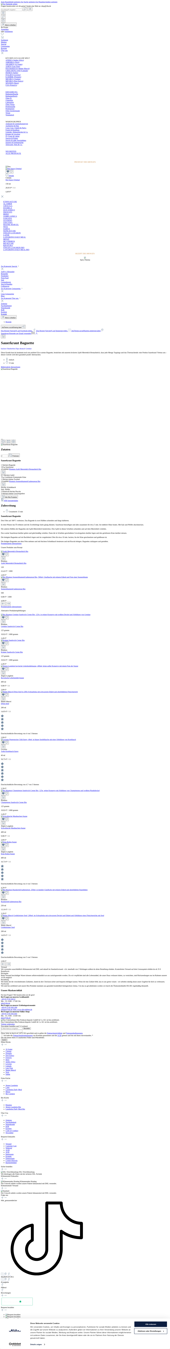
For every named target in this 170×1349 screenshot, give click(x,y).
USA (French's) (11, 85)
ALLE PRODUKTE (13, 153)
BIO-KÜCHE (8, 243)
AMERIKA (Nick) (12, 62)
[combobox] (11, 10)
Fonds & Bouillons (12, 130)
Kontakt (8, 1156)
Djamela (9, 1053)
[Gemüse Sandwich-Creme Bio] (45, 615)
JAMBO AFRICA (10, 216)
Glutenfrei (9, 100)
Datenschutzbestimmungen (23, 1035)
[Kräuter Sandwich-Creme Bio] (13, 640)
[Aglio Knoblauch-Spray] (38, 740)
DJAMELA (7, 208)
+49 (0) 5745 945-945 (9, 1014)
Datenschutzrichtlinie (54, 1033)
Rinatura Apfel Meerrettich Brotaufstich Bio (25, 469)
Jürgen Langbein (12, 1085)
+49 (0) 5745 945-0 (8, 999)
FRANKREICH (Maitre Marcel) (18, 69)
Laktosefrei (10, 102)
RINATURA (8, 245)
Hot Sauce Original (13, 180)
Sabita (8, 1074)
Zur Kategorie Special (9, 266)
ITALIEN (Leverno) (13, 75)
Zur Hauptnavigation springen (46, 2)
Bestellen (27, 1028)
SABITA (6, 229)
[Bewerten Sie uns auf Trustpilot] (17, 1305)
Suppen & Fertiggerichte (14, 143)
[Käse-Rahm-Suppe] (9, 842)
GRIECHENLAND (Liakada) (17, 71)
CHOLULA (7, 206)
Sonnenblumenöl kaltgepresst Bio (13, 589)
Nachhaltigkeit (11, 1122)
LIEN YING (8, 223)
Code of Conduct (12, 1131)
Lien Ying (9, 1068)
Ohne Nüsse (10, 104)
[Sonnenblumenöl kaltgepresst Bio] (44, 577)
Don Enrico (10, 1056)
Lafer (7, 1088)
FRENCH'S (7, 212)
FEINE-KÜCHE (9, 231)
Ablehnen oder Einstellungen (149, 1331)
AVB (7, 1152)
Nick (7, 1072)
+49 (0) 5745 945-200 (9, 1007)
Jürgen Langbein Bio (13, 1107)
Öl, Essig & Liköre (12, 136)
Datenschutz (10, 1158)
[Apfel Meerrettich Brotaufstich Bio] (14, 551)
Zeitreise (9, 1120)
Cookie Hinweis (11, 1161)
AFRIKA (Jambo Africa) (15, 60)
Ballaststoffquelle (12, 94)
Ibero (7, 1060)
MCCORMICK (9, 241)
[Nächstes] (8, 604)
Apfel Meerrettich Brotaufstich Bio (13, 563)
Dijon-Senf (5, 704)
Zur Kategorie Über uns (10, 298)
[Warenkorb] (2, 38)
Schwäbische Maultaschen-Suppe (13, 828)
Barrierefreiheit (11, 1163)
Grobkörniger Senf (8, 927)
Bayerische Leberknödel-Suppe (12, 678)
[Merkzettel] (2, 35)
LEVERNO (7, 220)
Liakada (8, 1066)
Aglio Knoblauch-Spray (10, 751)
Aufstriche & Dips (12, 126)
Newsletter (9, 1133)
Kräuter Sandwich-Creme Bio (12, 652)
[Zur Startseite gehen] (9, 4)
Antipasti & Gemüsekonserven (17, 124)
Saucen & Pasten (12, 138)
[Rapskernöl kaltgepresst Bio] (44, 890)
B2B (7, 1126)
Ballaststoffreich (11, 96)
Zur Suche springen (28, 2)
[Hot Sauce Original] (14, 169)
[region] (85, 407)
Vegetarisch (10, 115)
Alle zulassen (150, 1324)
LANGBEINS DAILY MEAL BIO (16, 250)
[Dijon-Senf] (39, 692)
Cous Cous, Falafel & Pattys (16, 128)
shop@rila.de (6, 1018)
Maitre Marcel (11, 1070)
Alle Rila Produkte (11, 497)
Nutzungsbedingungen (74, 1033)
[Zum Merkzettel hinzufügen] (9, 172)
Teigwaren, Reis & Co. (14, 145)
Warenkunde (10, 1124)
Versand (8, 1144)
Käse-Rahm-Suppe (8, 854)
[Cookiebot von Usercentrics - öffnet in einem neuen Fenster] (15, 1344)
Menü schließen (10, 25)
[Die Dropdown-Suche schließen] (30, 9)
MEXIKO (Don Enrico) (14, 81)
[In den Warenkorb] (3, 472)
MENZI (6, 239)
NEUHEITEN (11, 151)
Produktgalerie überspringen (11, 543)
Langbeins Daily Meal (14, 1090)
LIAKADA (7, 218)
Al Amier (9, 1049)
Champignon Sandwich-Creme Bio (14, 802)
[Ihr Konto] (3, 20)
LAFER (6, 235)
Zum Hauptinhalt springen (11, 2)
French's (9, 1058)
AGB (59, 1035)
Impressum (10, 1154)
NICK (5, 227)
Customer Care (11, 1146)
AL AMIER (7, 204)
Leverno (9, 1064)
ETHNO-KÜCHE (10, 202)
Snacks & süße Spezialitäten (16, 140)
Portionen (15, 456)
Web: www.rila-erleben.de (22, 1010)
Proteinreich (10, 109)
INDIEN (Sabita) (12, 73)
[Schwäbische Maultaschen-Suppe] (14, 816)
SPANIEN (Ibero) (12, 83)
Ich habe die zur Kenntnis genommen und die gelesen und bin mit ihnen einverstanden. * (48, 1035)
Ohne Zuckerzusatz (13, 111)
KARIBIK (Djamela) (13, 77)
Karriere (9, 1129)
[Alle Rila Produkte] (3, 336)
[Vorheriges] (3, 604)
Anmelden (5, 29)
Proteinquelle (10, 107)
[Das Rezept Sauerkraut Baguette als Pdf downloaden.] (36, 333)
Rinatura (9, 1105)
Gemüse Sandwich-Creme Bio (12, 626)
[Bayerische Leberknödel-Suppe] (39, 666)
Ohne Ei (9, 98)
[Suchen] (25, 9)
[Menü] (3, 13)
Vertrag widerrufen (8, 1024)
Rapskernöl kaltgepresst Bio (11, 902)
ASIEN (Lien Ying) (13, 66)
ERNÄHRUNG (12, 92)
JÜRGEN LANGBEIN (12, 233)
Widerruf (9, 1148)
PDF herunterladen (11, 501)
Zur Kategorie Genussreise (11, 289)
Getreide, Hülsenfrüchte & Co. (17, 132)
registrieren (9, 31)
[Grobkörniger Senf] (52, 915)
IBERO (6, 214)
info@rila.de (5, 1003)
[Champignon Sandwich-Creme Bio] (50, 791)
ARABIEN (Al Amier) (14, 64)
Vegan (8, 113)
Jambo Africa (10, 1062)
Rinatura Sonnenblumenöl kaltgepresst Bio (24, 481)
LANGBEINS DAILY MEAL (14, 237)
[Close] (2, 439)
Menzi (8, 1092)
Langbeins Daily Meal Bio (15, 1109)
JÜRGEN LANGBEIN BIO (13, 248)
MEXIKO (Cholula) (13, 79)
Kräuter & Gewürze (13, 134)
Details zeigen (36, 1344)
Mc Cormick (10, 1094)
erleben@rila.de (6, 1010)
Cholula (8, 1051)
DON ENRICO (9, 210)
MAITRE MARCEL (11, 225)
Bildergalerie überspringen (10, 367)
